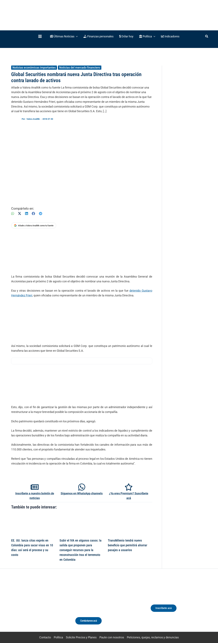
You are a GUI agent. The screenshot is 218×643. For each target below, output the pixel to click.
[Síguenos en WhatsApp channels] (82, 487)
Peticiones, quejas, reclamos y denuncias (153, 637)
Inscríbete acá (163, 608)
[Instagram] (31, 606)
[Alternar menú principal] (40, 36)
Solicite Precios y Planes (81, 637)
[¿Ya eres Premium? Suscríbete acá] (129, 487)
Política (58, 637)
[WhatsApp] (12, 213)
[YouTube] (43, 606)
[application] (76, 36)
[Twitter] (19, 606)
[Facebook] (33, 213)
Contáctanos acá (88, 620)
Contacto (45, 637)
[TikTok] (37, 606)
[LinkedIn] (26, 213)
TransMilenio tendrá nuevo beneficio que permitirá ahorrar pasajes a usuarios (127, 545)
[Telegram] (40, 213)
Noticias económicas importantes (34, 67)
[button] (64, 36)
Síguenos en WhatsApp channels (82, 493)
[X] (19, 213)
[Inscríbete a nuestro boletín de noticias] (35, 487)
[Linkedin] (25, 606)
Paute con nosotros (111, 637)
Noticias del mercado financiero (79, 67)
